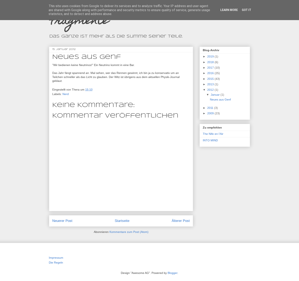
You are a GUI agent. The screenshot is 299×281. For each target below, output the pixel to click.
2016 (211, 73)
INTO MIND (210, 140)
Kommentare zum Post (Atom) (128, 231)
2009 (211, 113)
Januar (215, 94)
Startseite (122, 221)
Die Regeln (56, 262)
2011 (210, 107)
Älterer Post (181, 221)
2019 (211, 56)
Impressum (56, 257)
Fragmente (79, 21)
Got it (246, 10)
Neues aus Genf (220, 99)
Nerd (65, 94)
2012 (211, 89)
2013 (211, 84)
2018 (211, 62)
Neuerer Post (62, 221)
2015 (211, 78)
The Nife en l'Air (213, 133)
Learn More (229, 10)
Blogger (172, 273)
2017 (211, 67)
